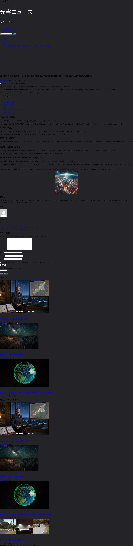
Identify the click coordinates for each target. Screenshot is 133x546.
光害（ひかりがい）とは (10, 30)
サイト (2, 259)
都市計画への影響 (8, 106)
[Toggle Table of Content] (1, 100)
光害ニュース (16, 11)
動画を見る (3, 35)
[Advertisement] (66, 61)
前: (19, 228)
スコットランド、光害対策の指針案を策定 (14, 319)
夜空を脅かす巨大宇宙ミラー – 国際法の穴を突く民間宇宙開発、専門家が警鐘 (25, 392)
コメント (3, 249)
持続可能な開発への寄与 (10, 107)
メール (2, 256)
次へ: (17, 229)
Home (4, 27)
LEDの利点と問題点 (9, 102)
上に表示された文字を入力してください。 (11, 269)
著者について (7, 112)
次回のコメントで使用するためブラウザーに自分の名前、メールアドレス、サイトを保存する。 (28, 262)
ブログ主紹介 (6, 29)
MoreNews (25, 545)
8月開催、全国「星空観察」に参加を (12, 355)
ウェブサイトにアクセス (7, 226)
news (4, 49)
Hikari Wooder (4, 80)
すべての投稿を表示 (19, 226)
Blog (4, 25)
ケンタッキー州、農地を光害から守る (12, 540)
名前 (2, 252)
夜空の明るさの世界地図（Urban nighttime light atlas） (18, 109)
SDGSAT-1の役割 (8, 104)
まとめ (5, 110)
